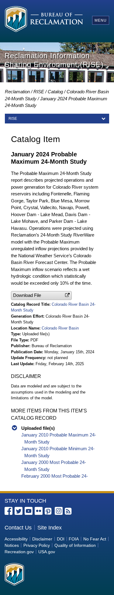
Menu (101, 20)
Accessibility (16, 538)
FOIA (74, 538)
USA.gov (46, 551)
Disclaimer (42, 538)
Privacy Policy (36, 545)
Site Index (49, 528)
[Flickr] (39, 511)
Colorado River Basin (60, 328)
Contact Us (18, 528)
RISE (38, 91)
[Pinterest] (49, 511)
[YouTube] (29, 511)
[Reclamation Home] (44, 20)
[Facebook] (8, 511)
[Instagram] (59, 511)
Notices (12, 545)
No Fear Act (94, 538)
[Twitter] (18, 511)
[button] (41, 295)
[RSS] (69, 511)
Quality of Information (75, 545)
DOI (60, 538)
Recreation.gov (19, 551)
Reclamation (17, 91)
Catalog (55, 91)
